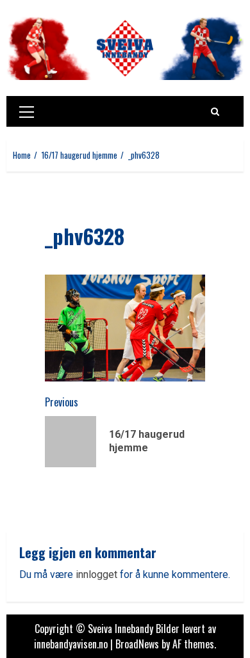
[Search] (215, 111)
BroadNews (137, 644)
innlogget (96, 574)
